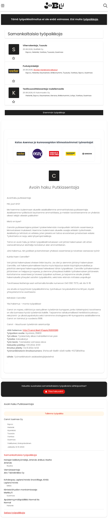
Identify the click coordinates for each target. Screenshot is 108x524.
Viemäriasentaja (12, 469)
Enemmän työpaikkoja (54, 112)
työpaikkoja (90, 19)
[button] (103, 19)
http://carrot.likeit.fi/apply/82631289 (40, 330)
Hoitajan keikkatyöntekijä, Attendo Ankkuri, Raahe (28, 459)
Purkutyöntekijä (31, 66)
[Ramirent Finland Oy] (70, 153)
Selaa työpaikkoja (14, 512)
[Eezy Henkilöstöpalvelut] (37, 153)
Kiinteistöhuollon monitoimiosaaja (20, 489)
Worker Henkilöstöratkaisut (45, 70)
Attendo (8, 462)
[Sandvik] (87, 153)
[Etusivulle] (54, 5)
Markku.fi (8, 492)
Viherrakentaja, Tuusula (35, 45)
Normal (7, 502)
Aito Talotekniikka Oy (14, 472)
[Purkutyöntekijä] (14, 71)
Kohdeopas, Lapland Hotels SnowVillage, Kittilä (26, 479)
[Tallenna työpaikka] (14, 58)
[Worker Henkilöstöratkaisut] (21, 153)
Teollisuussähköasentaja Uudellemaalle (43, 88)
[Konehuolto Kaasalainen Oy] (54, 153)
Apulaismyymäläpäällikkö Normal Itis (21, 499)
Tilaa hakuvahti (55, 391)
